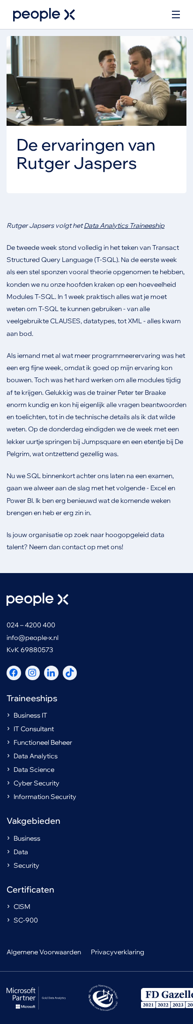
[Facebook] (14, 673)
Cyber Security (36, 783)
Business (27, 838)
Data (21, 852)
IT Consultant (34, 729)
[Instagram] (32, 673)
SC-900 (26, 920)
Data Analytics (36, 756)
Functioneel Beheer (43, 742)
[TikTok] (70, 673)
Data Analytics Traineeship (124, 225)
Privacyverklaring (117, 952)
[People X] (44, 15)
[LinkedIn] (51, 673)
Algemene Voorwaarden (44, 952)
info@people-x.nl (33, 637)
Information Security (45, 796)
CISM (22, 906)
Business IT (30, 715)
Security (26, 865)
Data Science (34, 769)
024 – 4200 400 (31, 625)
